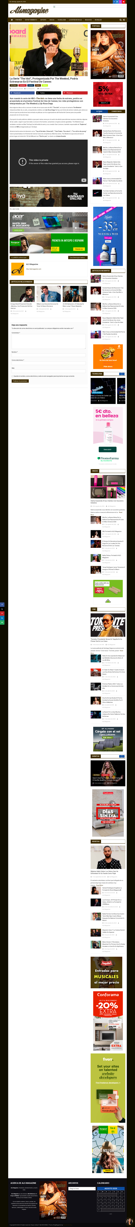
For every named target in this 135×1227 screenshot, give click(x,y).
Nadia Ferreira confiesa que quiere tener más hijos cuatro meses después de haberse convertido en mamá (113, 917)
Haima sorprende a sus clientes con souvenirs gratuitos (110, 119)
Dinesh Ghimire (67, 1225)
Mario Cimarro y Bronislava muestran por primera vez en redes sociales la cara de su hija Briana (113, 944)
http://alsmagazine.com (33, 269)
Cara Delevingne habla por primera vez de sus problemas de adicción (79, 257)
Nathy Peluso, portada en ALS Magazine (111, 556)
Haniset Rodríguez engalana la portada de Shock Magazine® (112, 889)
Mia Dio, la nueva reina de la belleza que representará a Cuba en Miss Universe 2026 (112, 150)
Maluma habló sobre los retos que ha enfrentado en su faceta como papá (104, 872)
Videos (45, 85)
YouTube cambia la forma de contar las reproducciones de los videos (112, 193)
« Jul (110, 1214)
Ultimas (99, 111)
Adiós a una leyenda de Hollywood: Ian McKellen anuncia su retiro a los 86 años (113, 658)
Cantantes (22, 85)
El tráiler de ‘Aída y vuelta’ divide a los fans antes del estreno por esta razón (113, 672)
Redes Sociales (107, 392)
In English (98, 20)
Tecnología (62, 20)
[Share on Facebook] (2, 604)
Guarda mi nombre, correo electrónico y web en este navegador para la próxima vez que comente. (44, 376)
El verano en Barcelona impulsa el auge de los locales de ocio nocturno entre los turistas (112, 543)
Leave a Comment (44, 88)
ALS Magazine (30, 88)
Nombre (15, 352)
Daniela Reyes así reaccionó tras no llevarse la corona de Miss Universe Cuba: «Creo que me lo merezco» (112, 134)
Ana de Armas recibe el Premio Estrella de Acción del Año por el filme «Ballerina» (112, 700)
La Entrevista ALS (75, 20)
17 (98, 1203)
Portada (19, 20)
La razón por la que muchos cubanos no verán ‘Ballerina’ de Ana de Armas (113, 714)
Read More (99, 885)
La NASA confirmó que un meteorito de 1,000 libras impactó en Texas (20, 257)
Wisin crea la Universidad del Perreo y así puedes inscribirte (112, 180)
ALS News (14, 85)
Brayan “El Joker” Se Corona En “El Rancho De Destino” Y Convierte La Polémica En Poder (100, 778)
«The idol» (40, 98)
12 (106, 1200)
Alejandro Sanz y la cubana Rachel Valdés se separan (113, 931)
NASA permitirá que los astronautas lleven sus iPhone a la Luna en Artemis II (108, 397)
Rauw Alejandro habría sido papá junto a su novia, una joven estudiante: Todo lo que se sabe (112, 165)
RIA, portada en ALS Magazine (111, 531)
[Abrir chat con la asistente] (130, 1222)
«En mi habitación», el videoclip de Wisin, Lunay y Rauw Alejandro (73, 305)
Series (38, 85)
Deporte (43, 20)
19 (106, 1203)
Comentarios (117, 111)
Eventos (31, 85)
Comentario (16, 333)
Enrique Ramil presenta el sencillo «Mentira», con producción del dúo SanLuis (21, 306)
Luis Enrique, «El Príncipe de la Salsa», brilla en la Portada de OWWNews (111, 902)
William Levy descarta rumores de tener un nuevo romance (47, 305)
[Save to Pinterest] (2, 613)
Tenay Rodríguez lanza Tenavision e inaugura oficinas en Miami (113, 568)
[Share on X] (2, 609)
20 (110, 1203)
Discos (52, 20)
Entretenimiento (31, 20)
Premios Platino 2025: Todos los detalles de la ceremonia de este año (112, 686)
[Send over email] (2, 622)
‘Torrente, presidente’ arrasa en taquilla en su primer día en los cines (106, 640)
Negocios (88, 20)
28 (114, 1207)
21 (114, 1203)
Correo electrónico (18, 360)
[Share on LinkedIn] (2, 618)
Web (13, 368)
